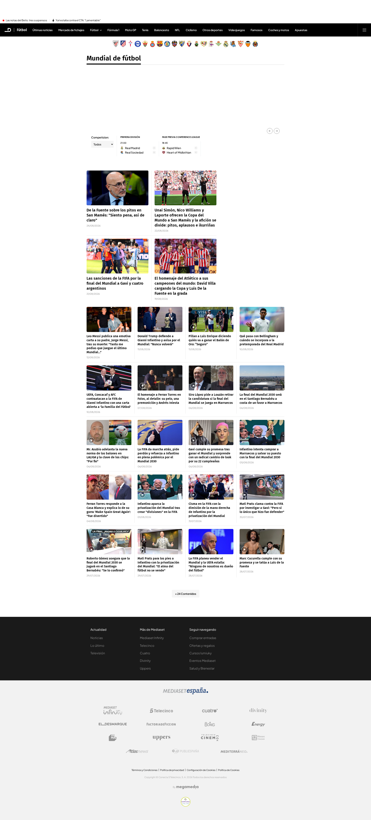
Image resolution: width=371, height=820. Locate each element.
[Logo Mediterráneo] (234, 751)
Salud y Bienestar (201, 668)
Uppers (145, 668)
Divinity (145, 661)
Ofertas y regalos (202, 645)
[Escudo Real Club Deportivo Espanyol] (152, 44)
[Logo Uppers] (161, 738)
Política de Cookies (228, 770)
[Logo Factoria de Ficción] (161, 724)
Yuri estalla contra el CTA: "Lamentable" (78, 20)
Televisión (97, 653)
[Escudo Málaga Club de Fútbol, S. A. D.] (182, 44)
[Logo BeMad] (113, 738)
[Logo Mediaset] (185, 693)
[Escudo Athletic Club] (115, 44)
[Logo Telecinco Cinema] (210, 737)
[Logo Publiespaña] (185, 751)
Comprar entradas (202, 638)
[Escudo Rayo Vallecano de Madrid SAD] (204, 44)
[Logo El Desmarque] (113, 724)
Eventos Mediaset (202, 661)
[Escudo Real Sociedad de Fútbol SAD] (233, 44)
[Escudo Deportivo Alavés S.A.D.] (137, 44)
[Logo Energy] (258, 724)
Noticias (96, 638)
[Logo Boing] (210, 724)
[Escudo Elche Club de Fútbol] (145, 44)
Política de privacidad (172, 770)
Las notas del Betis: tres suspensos (26, 20)
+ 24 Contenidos (185, 593)
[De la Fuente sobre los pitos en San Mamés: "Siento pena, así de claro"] (117, 188)
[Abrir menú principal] (364, 30)
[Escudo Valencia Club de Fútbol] (248, 44)
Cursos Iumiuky (200, 653)
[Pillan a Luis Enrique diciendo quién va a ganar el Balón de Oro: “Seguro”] (211, 319)
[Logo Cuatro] (210, 711)
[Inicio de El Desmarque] (8, 30)
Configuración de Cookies (201, 770)
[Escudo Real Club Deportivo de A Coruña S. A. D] (211, 44)
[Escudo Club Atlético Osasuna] (189, 44)
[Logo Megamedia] (187, 787)
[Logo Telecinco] (161, 711)
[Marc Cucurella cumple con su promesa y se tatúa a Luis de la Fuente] (262, 541)
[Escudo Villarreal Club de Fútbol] (255, 44)
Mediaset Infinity (152, 638)
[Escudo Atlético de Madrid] (123, 44)
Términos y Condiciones (144, 770)
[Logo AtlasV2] (137, 751)
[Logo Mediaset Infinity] (113, 711)
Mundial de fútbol (114, 58)
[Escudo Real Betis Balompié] (218, 44)
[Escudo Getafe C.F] (167, 44)
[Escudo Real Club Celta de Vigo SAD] (130, 44)
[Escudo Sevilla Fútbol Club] (240, 44)
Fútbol (22, 30)
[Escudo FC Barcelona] (160, 44)
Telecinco (147, 645)
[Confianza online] (185, 805)
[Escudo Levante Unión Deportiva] (174, 44)
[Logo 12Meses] (258, 737)
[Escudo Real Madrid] (226, 44)
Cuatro (145, 653)
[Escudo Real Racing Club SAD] (196, 44)
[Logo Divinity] (258, 711)
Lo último (97, 645)
